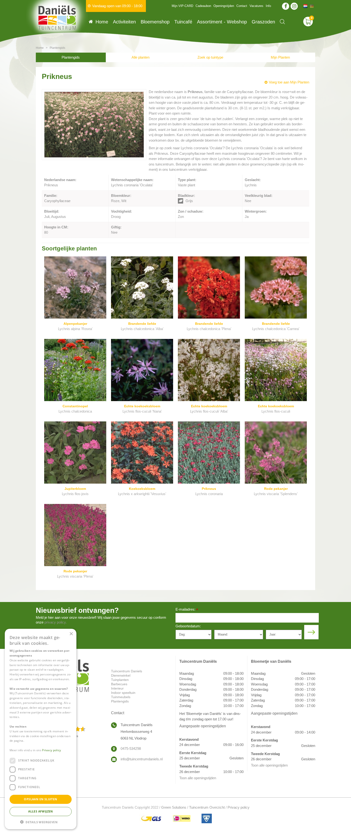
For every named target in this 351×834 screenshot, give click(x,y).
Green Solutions (173, 807)
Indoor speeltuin (123, 693)
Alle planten (140, 57)
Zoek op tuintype (210, 57)
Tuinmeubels (120, 697)
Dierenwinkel (120, 675)
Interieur (117, 688)
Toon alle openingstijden (197, 778)
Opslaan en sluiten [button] (40, 799)
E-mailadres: (187, 609)
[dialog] (40, 729)
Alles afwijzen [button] (40, 811)
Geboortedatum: (188, 626)
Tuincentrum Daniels (126, 671)
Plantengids (71, 57)
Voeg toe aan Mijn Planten (289, 82)
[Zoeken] (282, 21)
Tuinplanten (120, 680)
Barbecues (119, 684)
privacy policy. (55, 622)
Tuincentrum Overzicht (207, 807)
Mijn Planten (280, 57)
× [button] (71, 634)
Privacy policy (239, 807)
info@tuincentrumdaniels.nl (142, 759)
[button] (41, 821)
